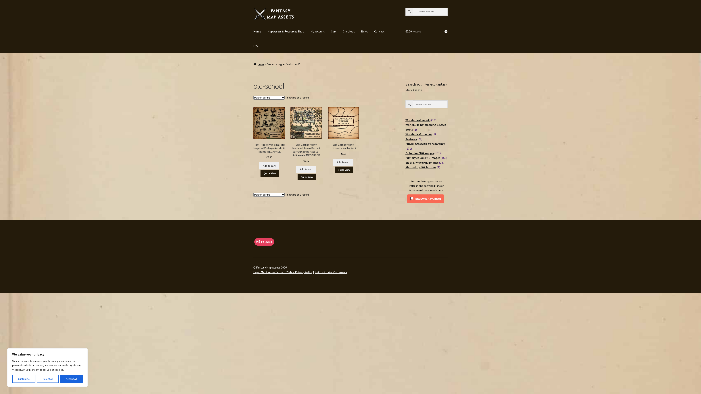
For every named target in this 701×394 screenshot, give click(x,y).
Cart (333, 31)
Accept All (71, 379)
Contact (379, 31)
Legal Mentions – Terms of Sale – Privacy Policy (282, 272)
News (364, 31)
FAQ (255, 45)
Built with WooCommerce (331, 272)
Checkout (349, 31)
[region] (47, 367)
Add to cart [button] (269, 165)
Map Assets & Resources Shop (285, 31)
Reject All (48, 379)
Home (257, 31)
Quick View (269, 173)
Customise (24, 379)
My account (318, 31)
